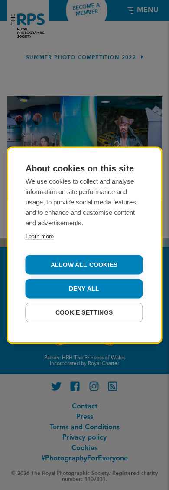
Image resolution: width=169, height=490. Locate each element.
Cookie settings (84, 312)
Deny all (84, 288)
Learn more (40, 236)
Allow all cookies (84, 264)
